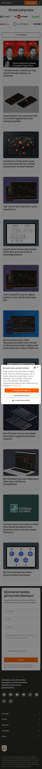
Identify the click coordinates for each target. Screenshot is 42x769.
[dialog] (21, 384)
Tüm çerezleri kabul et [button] (22, 390)
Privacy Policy (17, 386)
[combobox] (35, 368)
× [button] (37, 367)
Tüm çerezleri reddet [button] (21, 396)
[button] (21, 400)
